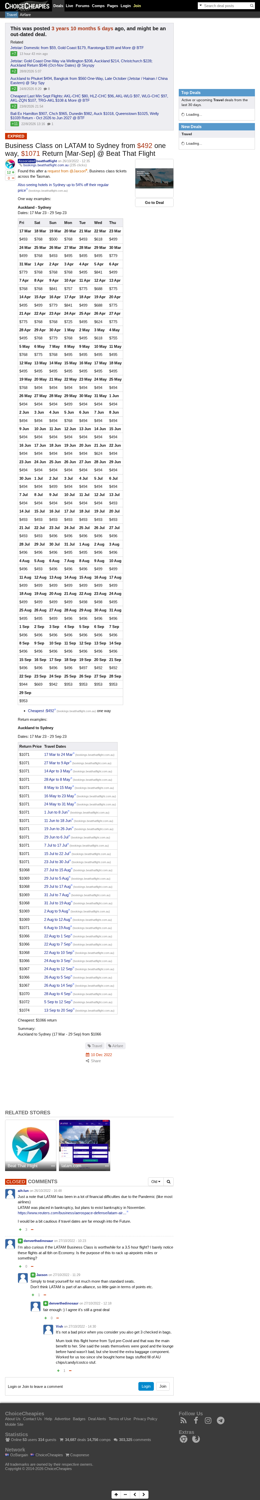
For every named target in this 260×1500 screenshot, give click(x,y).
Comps (98, 6)
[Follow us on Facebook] (196, 1422)
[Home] (27, 6)
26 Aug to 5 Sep (57, 977)
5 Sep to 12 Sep (57, 1002)
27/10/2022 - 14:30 (82, 1326)
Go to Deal (154, 202)
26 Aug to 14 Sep (58, 985)
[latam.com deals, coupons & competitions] (84, 1145)
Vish (59, 1326)
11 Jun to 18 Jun (57, 820)
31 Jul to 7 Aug (56, 895)
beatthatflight (46, 161)
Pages (112, 6)
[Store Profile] (53, 1166)
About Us (13, 1419)
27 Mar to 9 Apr (57, 763)
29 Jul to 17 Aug (57, 886)
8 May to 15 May (58, 787)
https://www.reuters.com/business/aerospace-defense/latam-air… (72, 1213)
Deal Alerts (97, 1419)
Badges (79, 1419)
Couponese (79, 1455)
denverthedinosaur (38, 1241)
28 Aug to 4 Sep (57, 994)
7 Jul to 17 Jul (55, 845)
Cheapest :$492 (41, 711)
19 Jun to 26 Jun (58, 829)
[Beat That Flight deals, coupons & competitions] (30, 1145)
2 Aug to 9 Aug (56, 911)
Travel (12, 14)
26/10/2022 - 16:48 (48, 1191)
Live (69, 6)
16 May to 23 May (59, 796)
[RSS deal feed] (184, 1422)
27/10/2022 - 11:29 (66, 1275)
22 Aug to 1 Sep (57, 936)
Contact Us (32, 1419)
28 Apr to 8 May (57, 779)
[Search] (252, 5)
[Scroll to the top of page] (116, 1495)
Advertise (62, 1419)
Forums (82, 6)
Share (95, 1061)
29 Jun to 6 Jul (56, 837)
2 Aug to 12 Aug (57, 919)
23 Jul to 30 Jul (56, 862)
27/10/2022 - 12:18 (97, 1303)
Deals (58, 6)
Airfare (25, 14)
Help (48, 1419)
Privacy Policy (145, 1419)
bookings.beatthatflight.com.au (46, 165)
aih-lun (23, 1191)
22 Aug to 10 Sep (58, 952)
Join (137, 6)
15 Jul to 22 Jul (56, 853)
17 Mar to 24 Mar (58, 754)
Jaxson (41, 1275)
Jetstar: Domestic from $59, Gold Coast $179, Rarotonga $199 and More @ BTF (77, 48)
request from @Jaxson (66, 171)
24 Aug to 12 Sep (58, 969)
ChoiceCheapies (49, 1455)
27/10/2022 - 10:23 (72, 1241)
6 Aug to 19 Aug (57, 927)
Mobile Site (14, 1424)
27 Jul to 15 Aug (57, 870)
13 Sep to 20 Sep (58, 1010)
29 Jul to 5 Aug (56, 878)
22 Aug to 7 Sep (57, 944)
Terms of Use (120, 1419)
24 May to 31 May (59, 804)
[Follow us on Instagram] (208, 1422)
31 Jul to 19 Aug (57, 903)
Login (126, 6)
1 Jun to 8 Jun (56, 812)
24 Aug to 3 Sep (57, 960)
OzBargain (18, 1455)
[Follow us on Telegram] (221, 1422)
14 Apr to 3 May (57, 771)
